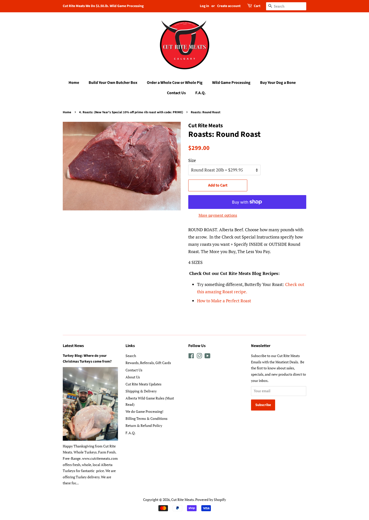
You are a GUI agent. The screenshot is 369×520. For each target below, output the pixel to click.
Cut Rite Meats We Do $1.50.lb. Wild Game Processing (103, 6)
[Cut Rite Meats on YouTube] (207, 356)
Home (74, 82)
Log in (204, 6)
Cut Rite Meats (182, 499)
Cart (257, 6)
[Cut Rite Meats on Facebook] (191, 356)
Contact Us (176, 93)
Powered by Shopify (210, 499)
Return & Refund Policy (144, 425)
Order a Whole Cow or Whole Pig (175, 82)
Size (192, 160)
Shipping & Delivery (141, 391)
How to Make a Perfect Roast (224, 301)
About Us (133, 377)
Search (131, 355)
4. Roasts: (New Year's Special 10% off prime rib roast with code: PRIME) (131, 112)
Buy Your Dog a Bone (278, 82)
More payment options (218, 215)
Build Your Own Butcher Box (113, 82)
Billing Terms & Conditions (146, 418)
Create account (228, 6)
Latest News (73, 346)
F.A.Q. (200, 93)
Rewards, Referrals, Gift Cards (148, 362)
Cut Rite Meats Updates (143, 384)
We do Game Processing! (144, 411)
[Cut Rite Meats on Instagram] (199, 356)
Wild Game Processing (231, 82)
